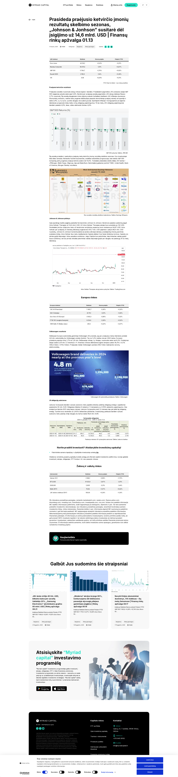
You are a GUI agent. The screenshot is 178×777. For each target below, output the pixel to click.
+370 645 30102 (119, 738)
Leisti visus (150, 760)
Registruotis (131, 5)
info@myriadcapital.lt (120, 746)
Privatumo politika (96, 742)
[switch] (61, 772)
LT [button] (143, 5)
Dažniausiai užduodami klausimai (98, 748)
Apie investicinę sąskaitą (98, 731)
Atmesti (149, 772)
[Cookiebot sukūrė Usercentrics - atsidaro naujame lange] (25, 773)
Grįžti (33, 19)
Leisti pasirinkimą (150, 766)
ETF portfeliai (68, 5)
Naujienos (88, 5)
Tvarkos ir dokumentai (98, 736)
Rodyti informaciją (107, 772)
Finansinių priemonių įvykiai (100, 754)
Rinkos (79, 5)
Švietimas (99, 5)
